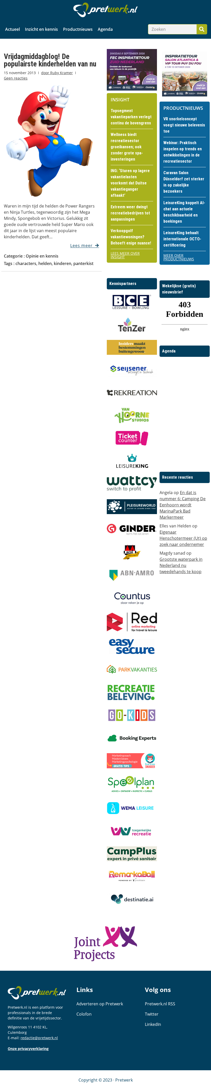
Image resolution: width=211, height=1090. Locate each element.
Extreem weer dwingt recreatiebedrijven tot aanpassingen (130, 213)
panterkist (83, 263)
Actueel (12, 29)
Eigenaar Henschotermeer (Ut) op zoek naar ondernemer (183, 538)
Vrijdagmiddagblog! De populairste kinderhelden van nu (50, 60)
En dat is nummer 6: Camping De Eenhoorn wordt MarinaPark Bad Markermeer (183, 505)
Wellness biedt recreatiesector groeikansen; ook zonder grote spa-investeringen (127, 147)
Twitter (152, 1014)
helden (45, 263)
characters (25, 263)
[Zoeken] (202, 29)
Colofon (84, 1014)
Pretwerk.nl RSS (160, 1004)
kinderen (62, 263)
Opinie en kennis (42, 256)
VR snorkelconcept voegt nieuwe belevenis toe (184, 125)
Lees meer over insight (125, 255)
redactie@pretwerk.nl (39, 1037)
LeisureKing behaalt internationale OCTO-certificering (182, 239)
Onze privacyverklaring (28, 1048)
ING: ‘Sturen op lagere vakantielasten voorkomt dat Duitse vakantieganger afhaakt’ (130, 183)
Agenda (105, 29)
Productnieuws (78, 29)
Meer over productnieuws (178, 257)
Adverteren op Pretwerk (99, 1004)
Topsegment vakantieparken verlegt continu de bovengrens (131, 116)
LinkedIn (153, 1024)
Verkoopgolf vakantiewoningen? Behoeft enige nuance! (131, 237)
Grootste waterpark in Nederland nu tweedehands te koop (181, 565)
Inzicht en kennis (41, 29)
